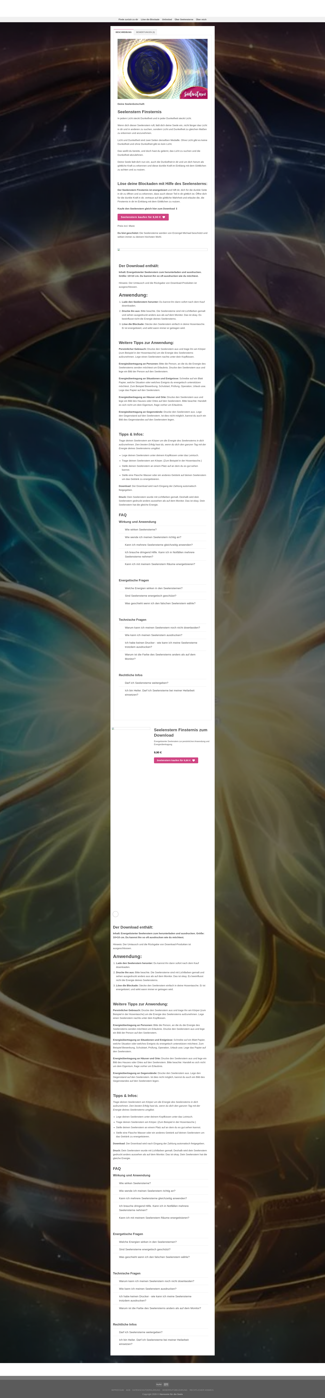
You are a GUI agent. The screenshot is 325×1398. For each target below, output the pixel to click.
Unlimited (167, 19)
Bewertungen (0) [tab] (145, 32)
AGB (128, 1390)
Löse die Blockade (150, 19)
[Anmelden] (215, 8)
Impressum (117, 1390)
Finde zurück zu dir (128, 19)
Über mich (201, 19)
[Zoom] (115, 914)
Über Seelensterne (184, 19)
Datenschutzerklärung (146, 1390)
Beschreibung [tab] (124, 32)
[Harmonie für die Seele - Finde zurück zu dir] (162, 8)
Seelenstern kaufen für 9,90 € (141, 217)
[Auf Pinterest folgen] (95, 8)
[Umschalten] (122, 530)
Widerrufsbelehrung (175, 1390)
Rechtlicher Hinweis (202, 1390)
